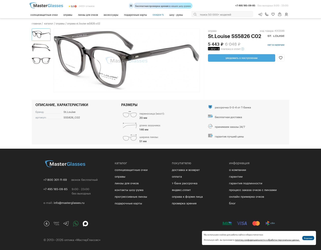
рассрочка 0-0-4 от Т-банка (233, 107)
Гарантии (236, 176)
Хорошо (308, 238)
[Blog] (46, 223)
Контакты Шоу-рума (129, 189)
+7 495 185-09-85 (55, 188)
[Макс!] (85, 223)
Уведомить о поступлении (241, 57)
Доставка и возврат (186, 169)
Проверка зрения (184, 202)
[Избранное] (273, 14)
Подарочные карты (135, 14)
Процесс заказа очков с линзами (253, 189)
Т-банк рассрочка (184, 182)
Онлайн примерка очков (246, 196)
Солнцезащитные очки (44, 14)
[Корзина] (280, 16)
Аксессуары (111, 14)
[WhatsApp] (75, 223)
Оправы (67, 14)
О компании (237, 169)
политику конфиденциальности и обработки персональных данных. (267, 239)
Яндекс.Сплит (181, 189)
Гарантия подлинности (245, 182)
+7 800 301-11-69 (55, 179)
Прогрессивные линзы (131, 196)
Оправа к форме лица (187, 196)
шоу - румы (176, 14)
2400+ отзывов (86, 5)
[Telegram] (66, 223)
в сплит (224, 48)
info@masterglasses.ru (69, 202)
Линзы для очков (88, 14)
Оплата (177, 176)
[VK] (56, 223)
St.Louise (69, 111)
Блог (232, 202)
